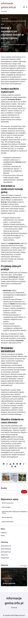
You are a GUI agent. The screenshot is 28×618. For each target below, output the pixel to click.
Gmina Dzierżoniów (7, 521)
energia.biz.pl (5, 557)
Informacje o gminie (7, 578)
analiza (4, 21)
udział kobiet (22, 21)
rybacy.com (4, 555)
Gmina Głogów (6, 507)
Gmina (3, 535)
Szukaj (4, 488)
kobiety (9, 21)
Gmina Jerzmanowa (7, 503)
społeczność (15, 21)
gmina (2, 24)
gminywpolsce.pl (6, 546)
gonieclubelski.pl (6, 549)
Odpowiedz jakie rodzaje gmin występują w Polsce (14, 512)
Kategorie (4, 532)
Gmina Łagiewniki (7, 517)
